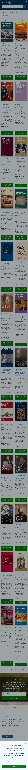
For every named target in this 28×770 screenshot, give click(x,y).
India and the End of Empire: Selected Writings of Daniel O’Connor (20, 425)
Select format (21, 185)
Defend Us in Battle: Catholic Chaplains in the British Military (6, 371)
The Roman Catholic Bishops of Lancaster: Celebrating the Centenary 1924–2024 (7, 576)
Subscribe (14, 766)
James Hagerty (4, 373)
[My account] (22, 2)
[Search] (24, 6)
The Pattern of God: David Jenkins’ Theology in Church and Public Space (20, 105)
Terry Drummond (5, 213)
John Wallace (4, 630)
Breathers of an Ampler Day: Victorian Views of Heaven (20, 574)
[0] (25, 2)
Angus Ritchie (7, 215)
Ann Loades (17, 429)
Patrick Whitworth (19, 164)
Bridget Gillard (4, 320)
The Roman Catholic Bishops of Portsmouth (7, 264)
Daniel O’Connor (20, 430)
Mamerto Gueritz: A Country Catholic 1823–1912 (20, 526)
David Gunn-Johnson (20, 529)
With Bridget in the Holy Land (4, 526)
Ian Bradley (17, 577)
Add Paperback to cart (7, 77)
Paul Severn (3, 266)
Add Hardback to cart (21, 237)
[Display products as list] (25, 20)
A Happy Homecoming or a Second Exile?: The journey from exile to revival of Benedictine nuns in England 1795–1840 (7, 106)
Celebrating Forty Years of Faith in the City (7, 211)
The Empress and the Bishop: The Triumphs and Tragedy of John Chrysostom (20, 317)
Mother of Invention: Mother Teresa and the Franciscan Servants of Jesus (6, 316)
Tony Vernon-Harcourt (6, 482)
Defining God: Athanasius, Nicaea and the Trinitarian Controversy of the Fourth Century (20, 630)
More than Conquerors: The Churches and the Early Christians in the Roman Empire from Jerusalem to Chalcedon (7, 162)
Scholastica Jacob (5, 112)
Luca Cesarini (4, 529)
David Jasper (18, 217)
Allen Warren (18, 268)
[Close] (25, 743)
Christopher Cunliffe (19, 375)
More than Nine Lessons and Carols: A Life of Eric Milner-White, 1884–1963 (20, 265)
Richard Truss (18, 109)
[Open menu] (2, 2)
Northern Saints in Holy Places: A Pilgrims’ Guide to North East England (20, 46)
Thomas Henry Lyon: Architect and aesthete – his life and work (21, 477)
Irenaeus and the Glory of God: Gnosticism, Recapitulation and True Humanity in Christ (21, 161)
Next (23, 669)
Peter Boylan (4, 48)
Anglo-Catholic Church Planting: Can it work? (7, 628)
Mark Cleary (3, 427)
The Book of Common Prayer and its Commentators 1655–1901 (20, 213)
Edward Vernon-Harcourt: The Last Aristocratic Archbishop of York (6, 478)
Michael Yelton (18, 480)
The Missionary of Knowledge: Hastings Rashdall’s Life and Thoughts (20, 371)
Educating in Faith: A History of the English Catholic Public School (7, 424)
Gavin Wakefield (18, 50)
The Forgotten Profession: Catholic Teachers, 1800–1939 (6, 45)
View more (3, 63)
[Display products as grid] (23, 20)
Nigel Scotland (4, 167)
